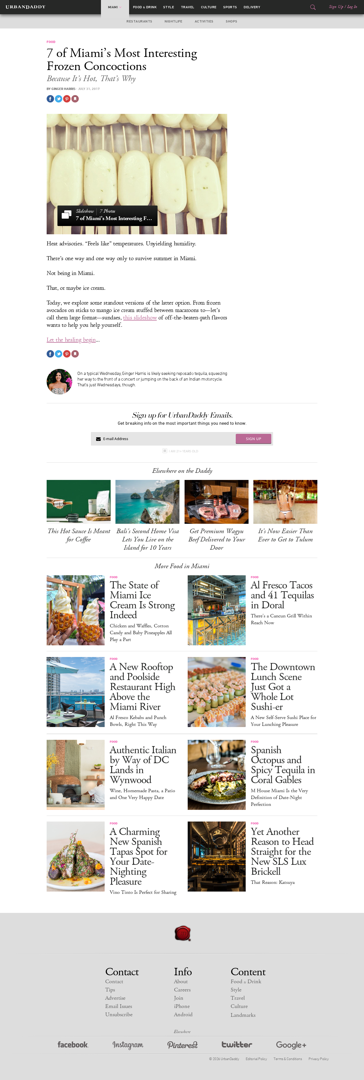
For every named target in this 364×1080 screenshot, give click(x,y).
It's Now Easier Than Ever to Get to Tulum (285, 535)
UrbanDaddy (25, 7)
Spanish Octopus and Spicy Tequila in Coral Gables (283, 765)
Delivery (252, 7)
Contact (114, 981)
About (181, 981)
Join (178, 998)
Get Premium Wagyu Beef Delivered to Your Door (216, 539)
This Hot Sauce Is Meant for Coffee (78, 535)
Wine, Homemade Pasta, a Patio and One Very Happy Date (142, 794)
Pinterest (182, 1045)
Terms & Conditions (288, 1058)
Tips (110, 990)
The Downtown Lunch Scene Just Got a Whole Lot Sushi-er (283, 687)
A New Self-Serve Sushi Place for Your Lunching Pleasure (283, 721)
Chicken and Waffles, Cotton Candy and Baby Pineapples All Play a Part (141, 633)
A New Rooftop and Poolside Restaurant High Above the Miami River (142, 687)
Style (168, 7)
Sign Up (336, 7)
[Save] (75, 98)
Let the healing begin (71, 339)
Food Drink (145, 7)
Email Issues (118, 1006)
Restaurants (139, 21)
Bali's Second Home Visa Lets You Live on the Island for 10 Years (147, 539)
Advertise (115, 998)
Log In (352, 7)
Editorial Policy (256, 1058)
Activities (204, 21)
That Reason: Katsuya (273, 882)
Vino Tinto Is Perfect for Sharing (143, 892)
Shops (231, 21)
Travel (188, 7)
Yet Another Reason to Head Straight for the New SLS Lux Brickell (282, 852)
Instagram (128, 1045)
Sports (230, 7)
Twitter (237, 1045)
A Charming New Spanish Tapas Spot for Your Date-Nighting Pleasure (138, 857)
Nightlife (173, 21)
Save (67, 98)
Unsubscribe (119, 1015)
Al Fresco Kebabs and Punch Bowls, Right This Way (138, 721)
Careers (182, 990)
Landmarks (243, 1015)
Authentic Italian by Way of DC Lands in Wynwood (143, 765)
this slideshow (140, 317)
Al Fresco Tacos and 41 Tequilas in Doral (282, 595)
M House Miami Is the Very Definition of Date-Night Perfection (279, 797)
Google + (291, 1045)
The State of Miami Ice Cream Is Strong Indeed (142, 600)
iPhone (182, 1006)
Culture (208, 7)
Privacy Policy (318, 1058)
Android (183, 1015)
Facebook (73, 1045)
